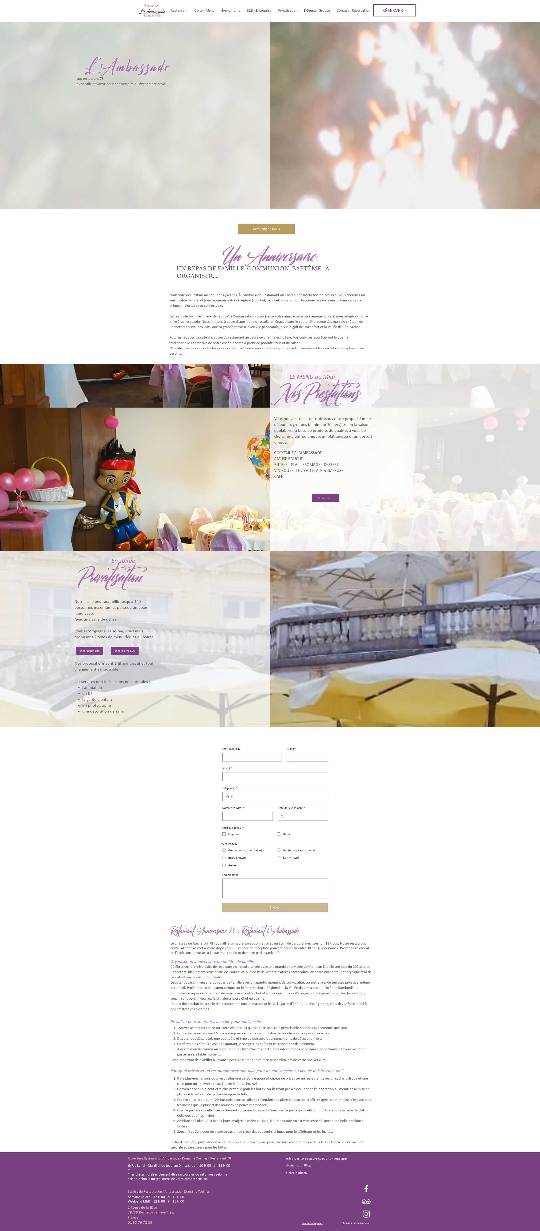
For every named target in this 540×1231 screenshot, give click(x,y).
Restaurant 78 (220, 1158)
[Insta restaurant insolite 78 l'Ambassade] (366, 1214)
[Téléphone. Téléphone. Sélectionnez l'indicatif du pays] (229, 796)
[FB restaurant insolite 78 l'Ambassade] (366, 1188)
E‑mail (227, 768)
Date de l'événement (291, 808)
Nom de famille (232, 748)
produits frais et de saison (280, 342)
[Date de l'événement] (282, 816)
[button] (204, 10)
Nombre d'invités (233, 808)
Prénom (291, 748)
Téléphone (229, 788)
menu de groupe (215, 316)
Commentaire (230, 875)
